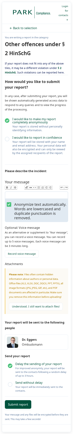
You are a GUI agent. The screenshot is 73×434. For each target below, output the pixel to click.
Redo (66, 187)
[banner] (32, 13)
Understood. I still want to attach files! (36, 306)
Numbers (42, 187)
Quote (30, 187)
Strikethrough (15, 187)
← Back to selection (23, 28)
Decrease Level (46, 187)
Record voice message (22, 254)
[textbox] (36, 195)
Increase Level (50, 187)
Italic (11, 187)
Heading (26, 187)
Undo (62, 187)
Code (34, 187)
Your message (17, 181)
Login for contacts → (63, 12)
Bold (7, 187)
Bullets (38, 187)
